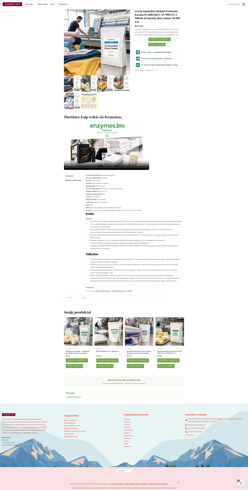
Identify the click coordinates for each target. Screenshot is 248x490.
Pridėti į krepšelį (159, 39)
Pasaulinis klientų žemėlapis (10, 445)
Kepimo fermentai (70, 420)
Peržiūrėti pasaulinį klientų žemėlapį (113, 383)
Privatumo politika (117, 484)
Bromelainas (128, 436)
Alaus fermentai (69, 423)
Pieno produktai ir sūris (72, 426)
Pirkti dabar (157, 44)
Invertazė (127, 419)
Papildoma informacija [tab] (73, 180)
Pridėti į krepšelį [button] (77, 360)
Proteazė (127, 425)
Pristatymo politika (161, 484)
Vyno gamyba (69, 434)
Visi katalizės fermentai (74, 397)
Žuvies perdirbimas (71, 437)
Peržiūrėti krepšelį (234, 4)
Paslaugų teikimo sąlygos (132, 484)
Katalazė (155, 70)
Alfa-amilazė (128, 430)
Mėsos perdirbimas (71, 428)
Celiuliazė (127, 422)
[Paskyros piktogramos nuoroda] (243, 4)
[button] (34, 4)
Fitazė (126, 444)
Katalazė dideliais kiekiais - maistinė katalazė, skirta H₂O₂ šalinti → (114, 291)
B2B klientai (127, 383)
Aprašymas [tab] (69, 176)
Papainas (127, 438)
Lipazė (126, 441)
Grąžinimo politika (148, 484)
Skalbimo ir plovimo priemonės (75, 431)
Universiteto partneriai (138, 383)
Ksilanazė (127, 446)
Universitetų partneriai (8, 442)
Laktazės (127, 433)
